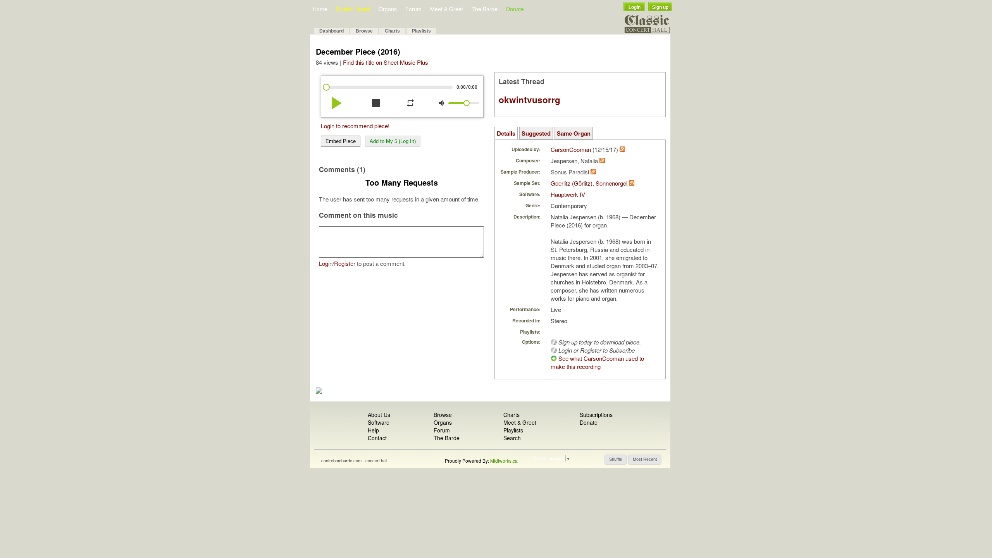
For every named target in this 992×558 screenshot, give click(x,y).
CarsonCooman (571, 149)
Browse (364, 31)
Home (320, 9)
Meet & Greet (446, 9)
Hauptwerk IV (568, 194)
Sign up (660, 7)
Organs (388, 9)
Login (635, 7)
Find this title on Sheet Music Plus (385, 62)
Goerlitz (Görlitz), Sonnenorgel (589, 183)
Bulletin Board (353, 9)
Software (378, 422)
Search (512, 438)
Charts (392, 31)
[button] (615, 460)
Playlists (421, 31)
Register (344, 263)
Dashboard (331, 31)
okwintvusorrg (529, 99)
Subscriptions (596, 414)
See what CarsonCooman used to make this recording (597, 362)
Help (373, 430)
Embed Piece (341, 141)
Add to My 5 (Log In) (393, 141)
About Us (379, 414)
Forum (413, 9)
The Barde (485, 9)
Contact (377, 438)
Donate (515, 9)
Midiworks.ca (504, 460)
